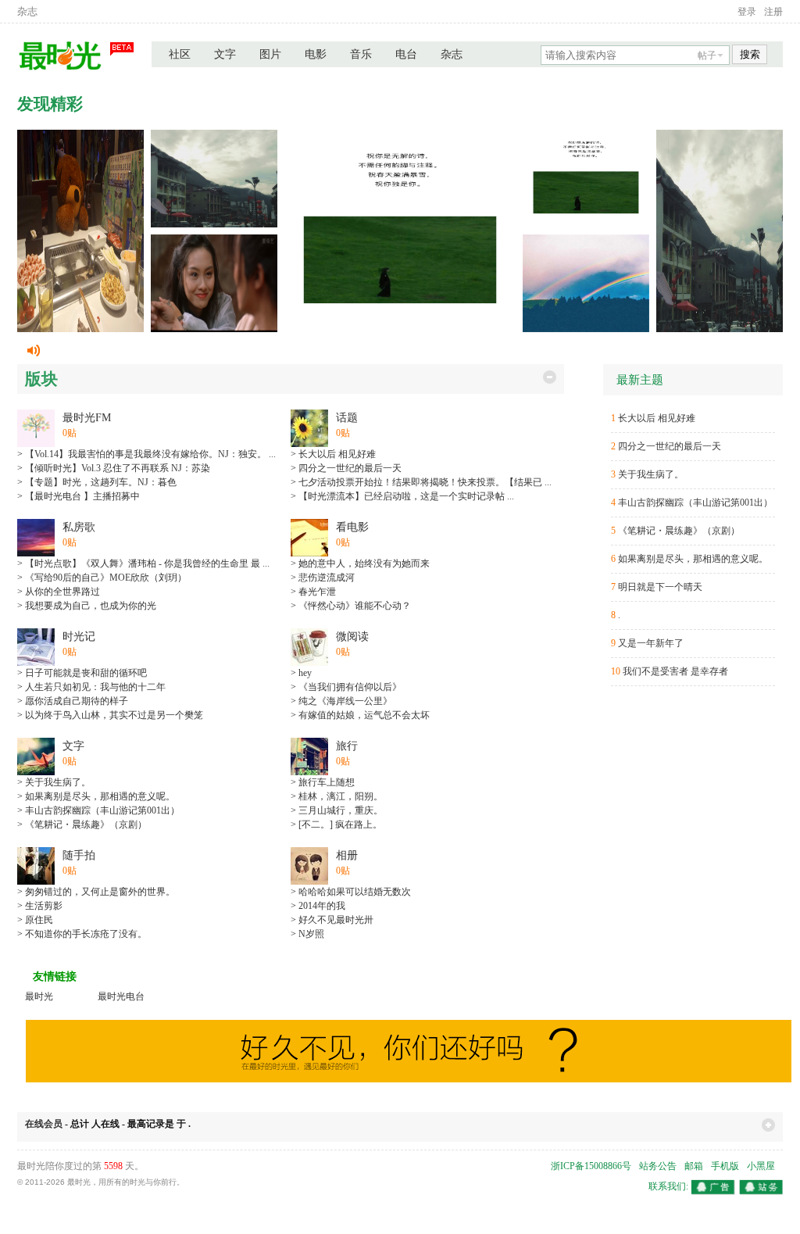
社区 (180, 54)
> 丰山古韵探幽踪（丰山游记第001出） (98, 810)
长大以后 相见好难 (656, 418)
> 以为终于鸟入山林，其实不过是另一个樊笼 (110, 715)
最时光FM (86, 418)
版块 (41, 379)
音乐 (361, 54)
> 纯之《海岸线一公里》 (341, 701)
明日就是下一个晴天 (660, 586)
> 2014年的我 (318, 905)
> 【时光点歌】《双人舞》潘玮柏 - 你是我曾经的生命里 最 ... (143, 563)
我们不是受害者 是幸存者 (675, 671)
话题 (347, 418)
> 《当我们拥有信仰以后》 (346, 686)
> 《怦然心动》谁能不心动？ (351, 605)
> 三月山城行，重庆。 (337, 810)
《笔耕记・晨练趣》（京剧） (679, 530)
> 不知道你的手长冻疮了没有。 (82, 933)
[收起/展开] (549, 377)
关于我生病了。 (651, 474)
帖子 (707, 55)
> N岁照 (307, 933)
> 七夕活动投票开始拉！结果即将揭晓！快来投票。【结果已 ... (421, 482)
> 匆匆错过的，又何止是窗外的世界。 (96, 891)
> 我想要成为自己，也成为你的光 (86, 605)
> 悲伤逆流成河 (323, 577)
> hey (301, 672)
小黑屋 (761, 1166)
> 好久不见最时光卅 (332, 919)
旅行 (347, 746)
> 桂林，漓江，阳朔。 (337, 796)
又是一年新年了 (651, 643)
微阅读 (352, 636)
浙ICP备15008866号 (591, 1166)
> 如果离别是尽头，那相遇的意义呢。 (96, 796)
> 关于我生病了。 (54, 782)
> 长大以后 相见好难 (333, 454)
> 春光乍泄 (313, 591)
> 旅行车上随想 (323, 782)
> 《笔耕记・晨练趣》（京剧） (82, 824)
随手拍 (78, 855)
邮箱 (693, 1166)
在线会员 (43, 1123)
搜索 (750, 54)
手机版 (725, 1166)
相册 (347, 855)
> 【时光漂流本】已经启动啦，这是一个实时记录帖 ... (402, 496)
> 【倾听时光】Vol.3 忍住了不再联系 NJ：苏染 (113, 468)
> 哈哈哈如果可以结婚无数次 (351, 891)
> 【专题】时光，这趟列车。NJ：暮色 (97, 482)
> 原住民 (35, 919)
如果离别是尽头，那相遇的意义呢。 (693, 558)
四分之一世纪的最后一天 (669, 446)
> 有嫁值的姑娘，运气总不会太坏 (360, 715)
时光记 (78, 636)
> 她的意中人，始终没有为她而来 (360, 563)
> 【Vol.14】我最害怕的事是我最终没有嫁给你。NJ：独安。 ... (146, 454)
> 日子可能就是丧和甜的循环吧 (82, 672)
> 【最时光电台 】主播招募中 (78, 496)
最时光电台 (121, 996)
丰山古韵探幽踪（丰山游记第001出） (695, 502)
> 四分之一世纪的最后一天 (346, 468)
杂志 (27, 11)
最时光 (39, 996)
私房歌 (78, 527)
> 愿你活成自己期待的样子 (72, 701)
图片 (270, 54)
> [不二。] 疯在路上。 (336, 824)
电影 (316, 54)
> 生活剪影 (39, 905)
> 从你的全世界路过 (58, 591)
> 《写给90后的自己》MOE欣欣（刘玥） (102, 577)
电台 (406, 54)
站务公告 (658, 1166)
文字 (225, 54)
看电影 (352, 527)
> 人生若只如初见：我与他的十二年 (91, 686)
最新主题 (639, 380)
